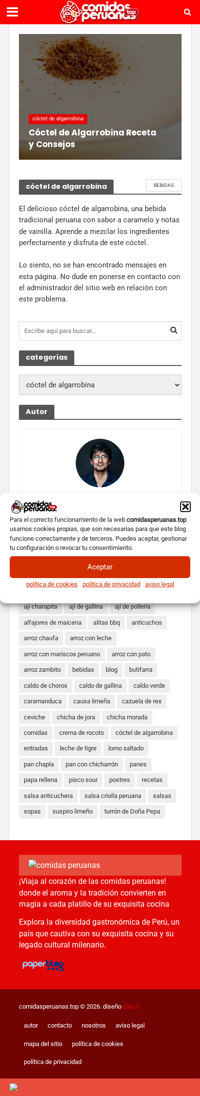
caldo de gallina (100, 685)
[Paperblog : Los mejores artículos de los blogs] (43, 964)
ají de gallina (86, 606)
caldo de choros (45, 685)
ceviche (34, 717)
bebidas (164, 185)
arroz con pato (131, 654)
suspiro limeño (72, 811)
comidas (36, 732)
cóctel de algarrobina (58, 119)
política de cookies (52, 583)
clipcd (131, 1006)
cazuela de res (142, 701)
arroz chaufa (41, 638)
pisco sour (83, 779)
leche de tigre (78, 748)
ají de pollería (132, 606)
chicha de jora (76, 717)
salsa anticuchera (48, 795)
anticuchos (147, 622)
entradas (36, 748)
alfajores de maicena (53, 622)
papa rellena (40, 779)
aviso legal (159, 583)
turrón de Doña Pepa (132, 811)
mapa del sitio (43, 1043)
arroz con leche (91, 638)
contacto (60, 1025)
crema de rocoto (81, 732)
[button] (185, 507)
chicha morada (127, 717)
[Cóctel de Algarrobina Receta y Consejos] (100, 97)
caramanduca (43, 701)
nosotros (94, 1025)
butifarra (140, 669)
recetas (152, 779)
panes (138, 764)
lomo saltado (126, 748)
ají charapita (40, 606)
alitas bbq (106, 622)
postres (119, 779)
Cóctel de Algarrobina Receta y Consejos (92, 138)
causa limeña (91, 701)
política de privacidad (111, 583)
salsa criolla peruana (112, 795)
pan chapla (39, 764)
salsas (162, 795)
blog (111, 669)
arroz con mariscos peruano (62, 654)
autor (31, 1025)
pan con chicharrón (92, 764)
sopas (32, 811)
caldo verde (149, 685)
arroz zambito (42, 669)
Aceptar (100, 567)
